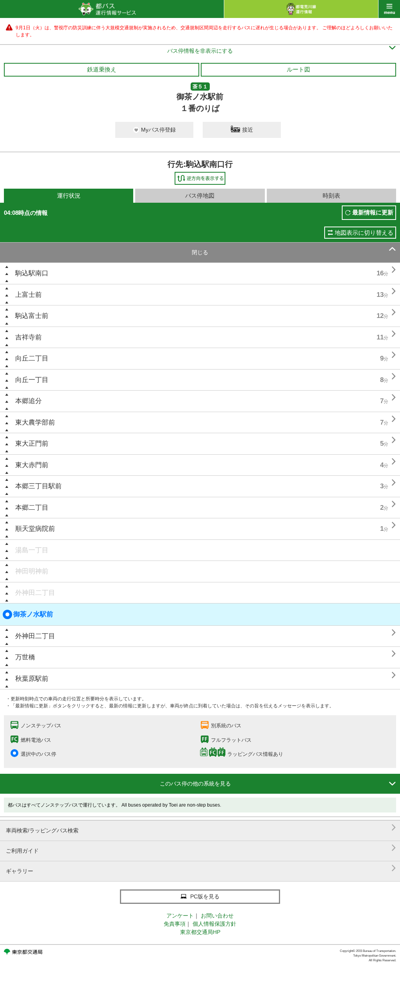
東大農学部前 (35, 422)
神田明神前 (31, 571)
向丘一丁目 (31, 380)
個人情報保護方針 (214, 924)
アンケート (180, 915)
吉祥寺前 (28, 337)
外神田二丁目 (35, 592)
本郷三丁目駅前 (38, 486)
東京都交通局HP (200, 932)
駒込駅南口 (31, 273)
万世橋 (25, 657)
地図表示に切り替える (364, 232)
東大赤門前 (31, 465)
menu (389, 9)
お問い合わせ (217, 915)
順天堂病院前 (35, 528)
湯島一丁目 (31, 550)
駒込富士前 (31, 316)
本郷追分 (28, 401)
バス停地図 (199, 195)
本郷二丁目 (31, 507)
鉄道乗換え (101, 69)
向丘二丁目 (31, 358)
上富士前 (28, 294)
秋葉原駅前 (31, 678)
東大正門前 (31, 443)
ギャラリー (201, 868)
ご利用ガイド (201, 848)
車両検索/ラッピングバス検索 (201, 827)
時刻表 (331, 195)
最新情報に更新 (372, 212)
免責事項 (175, 924)
